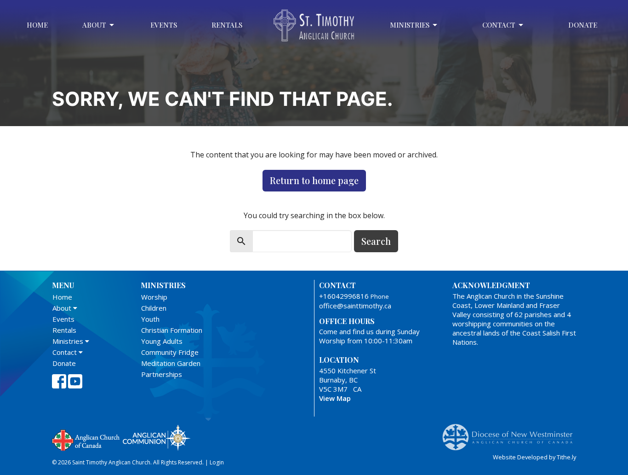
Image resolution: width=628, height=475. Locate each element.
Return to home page (314, 180)
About (94, 24)
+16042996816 (344, 296)
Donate (582, 24)
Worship (154, 296)
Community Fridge (170, 352)
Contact (498, 24)
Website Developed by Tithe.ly (534, 457)
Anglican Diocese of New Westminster (511, 432)
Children (153, 308)
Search (376, 241)
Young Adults (162, 341)
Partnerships (161, 374)
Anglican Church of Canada (86, 439)
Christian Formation (171, 330)
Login (217, 462)
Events (163, 24)
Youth (150, 319)
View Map (335, 398)
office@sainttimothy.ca (355, 305)
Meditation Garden (170, 363)
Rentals (226, 24)
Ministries (409, 24)
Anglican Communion (156, 437)
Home (37, 24)
